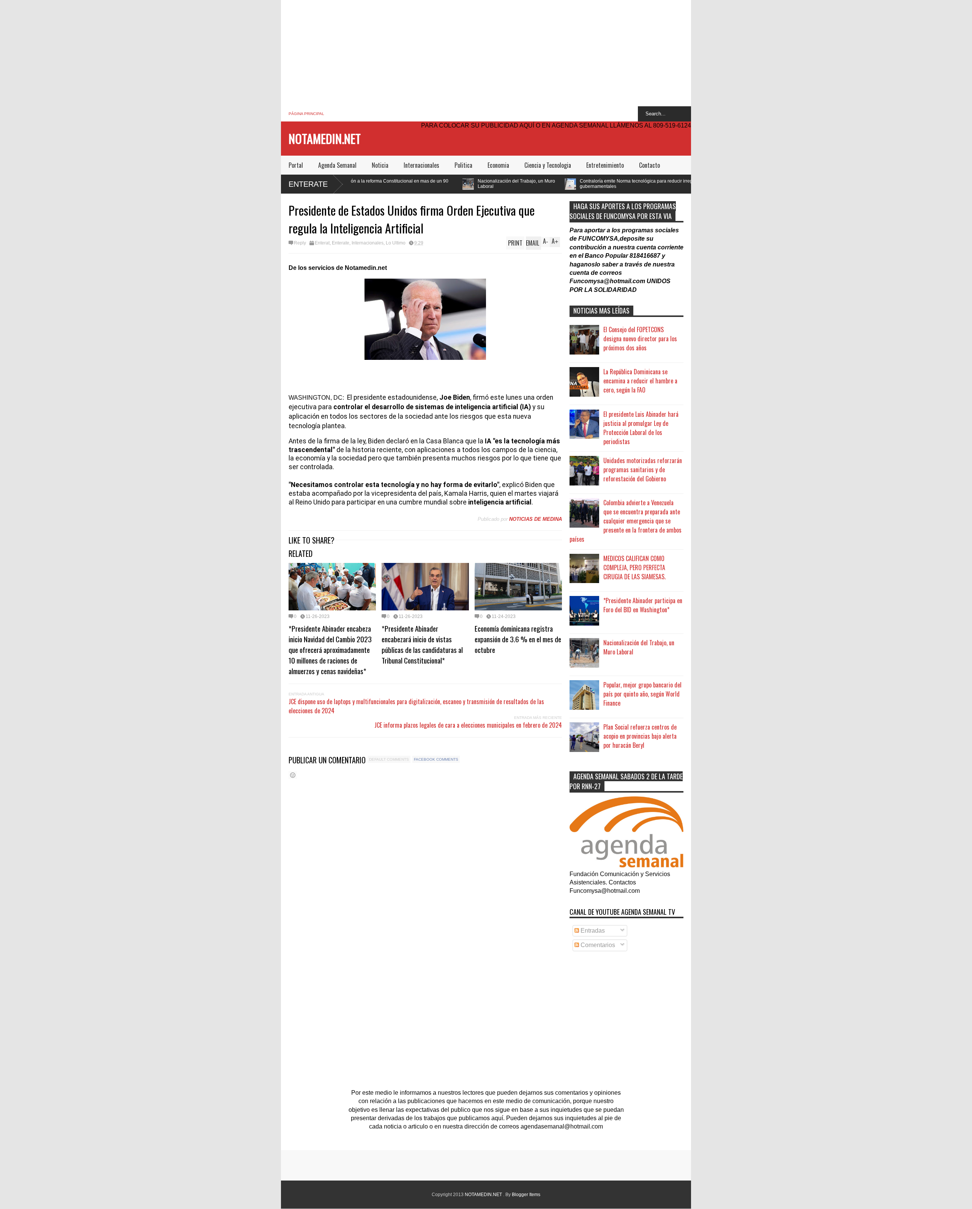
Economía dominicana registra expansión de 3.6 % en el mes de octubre (518, 639)
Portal (296, 165)
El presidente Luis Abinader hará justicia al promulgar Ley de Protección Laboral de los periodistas (641, 428)
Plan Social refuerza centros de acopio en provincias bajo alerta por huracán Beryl (640, 736)
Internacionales (421, 165)
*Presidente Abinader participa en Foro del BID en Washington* (642, 605)
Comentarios (597, 945)
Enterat (322, 243)
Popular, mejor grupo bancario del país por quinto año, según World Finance (642, 694)
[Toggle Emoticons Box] (293, 775)
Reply (300, 243)
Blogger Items (526, 1194)
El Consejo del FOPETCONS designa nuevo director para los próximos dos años (640, 338)
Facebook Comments (436, 759)
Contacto (649, 165)
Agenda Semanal (337, 165)
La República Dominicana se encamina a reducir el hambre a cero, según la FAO (640, 380)
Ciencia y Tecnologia (547, 165)
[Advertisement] (486, 53)
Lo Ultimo (396, 243)
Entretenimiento (605, 165)
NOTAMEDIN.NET (325, 138)
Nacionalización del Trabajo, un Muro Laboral (428, 183)
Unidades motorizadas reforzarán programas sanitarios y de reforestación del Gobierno (642, 469)
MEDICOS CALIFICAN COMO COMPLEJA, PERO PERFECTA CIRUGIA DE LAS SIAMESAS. (634, 567)
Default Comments (389, 759)
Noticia (380, 165)
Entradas (592, 930)
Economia (498, 165)
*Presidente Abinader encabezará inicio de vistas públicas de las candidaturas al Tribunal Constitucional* (422, 644)
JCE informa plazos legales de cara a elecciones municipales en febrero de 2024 (468, 725)
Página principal (306, 114)
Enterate (308, 184)
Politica (463, 165)
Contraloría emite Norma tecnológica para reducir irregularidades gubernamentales (559, 183)
